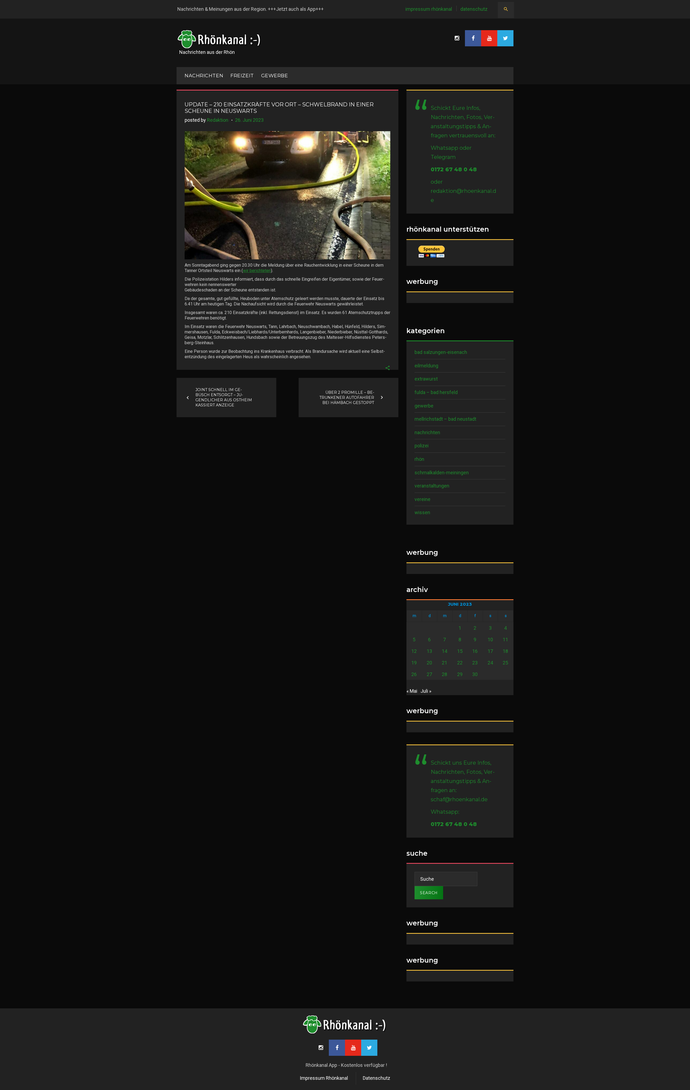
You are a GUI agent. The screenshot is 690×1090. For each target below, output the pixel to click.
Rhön (419, 459)
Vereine (422, 499)
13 (429, 651)
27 (429, 674)
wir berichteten (257, 270)
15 (460, 651)
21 (444, 663)
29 (460, 674)
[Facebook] (473, 38)
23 (475, 663)
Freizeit (242, 76)
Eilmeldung (426, 365)
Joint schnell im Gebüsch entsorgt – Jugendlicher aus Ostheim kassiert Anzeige (223, 397)
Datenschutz (474, 9)
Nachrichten (427, 432)
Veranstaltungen (432, 486)
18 (505, 651)
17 (490, 651)
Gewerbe (274, 76)
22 (460, 663)
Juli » (425, 691)
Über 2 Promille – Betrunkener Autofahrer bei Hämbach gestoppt (346, 397)
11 (505, 639)
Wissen (422, 512)
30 (475, 674)
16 (475, 651)
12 (414, 651)
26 (414, 674)
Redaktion (217, 120)
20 (429, 663)
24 (490, 663)
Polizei (422, 445)
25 (505, 663)
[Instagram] (457, 38)
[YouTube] (489, 38)
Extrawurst (426, 379)
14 (444, 651)
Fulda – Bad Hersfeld (436, 392)
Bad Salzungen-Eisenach (441, 352)
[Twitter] (505, 38)
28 (444, 674)
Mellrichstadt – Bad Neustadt (445, 419)
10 (490, 639)
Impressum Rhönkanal (428, 9)
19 (414, 663)
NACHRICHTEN (204, 76)
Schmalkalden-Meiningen (442, 472)
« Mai (411, 691)
